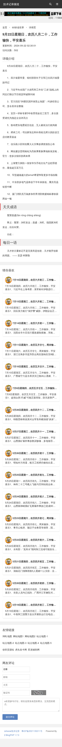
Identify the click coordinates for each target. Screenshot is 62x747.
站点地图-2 (8, 642)
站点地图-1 (42, 636)
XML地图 (7, 636)
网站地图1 (18, 636)
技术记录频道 (11, 4)
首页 (4, 27)
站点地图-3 (20, 642)
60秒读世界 (18, 27)
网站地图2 (30, 636)
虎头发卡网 (21, 649)
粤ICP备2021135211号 (31, 731)
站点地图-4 (33, 642)
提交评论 (10, 717)
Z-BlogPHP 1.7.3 (11, 735)
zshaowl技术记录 (12, 731)
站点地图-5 (46, 642)
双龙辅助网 (34, 649)
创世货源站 (8, 649)
